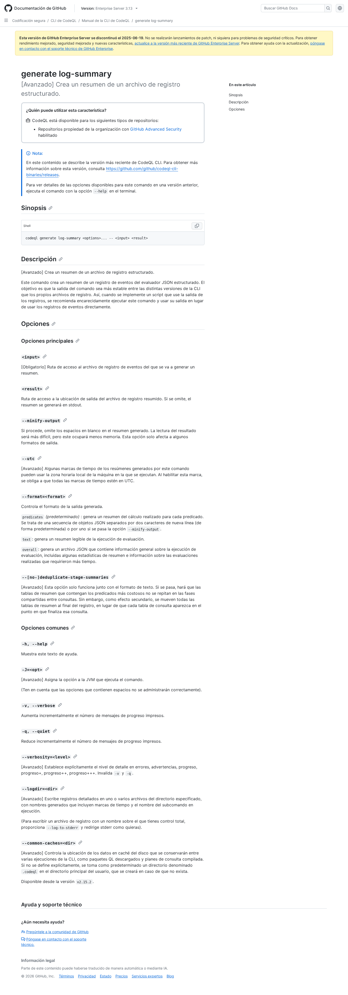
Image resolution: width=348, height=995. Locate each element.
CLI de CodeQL (63, 20)
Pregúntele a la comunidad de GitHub (57, 932)
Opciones (35, 323)
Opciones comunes (45, 628)
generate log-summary (154, 20)
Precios (121, 976)
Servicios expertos (147, 976)
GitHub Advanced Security (156, 129)
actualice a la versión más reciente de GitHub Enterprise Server (187, 43)
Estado (105, 976)
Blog (170, 976)
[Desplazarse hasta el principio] (337, 984)
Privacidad (87, 976)
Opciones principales (47, 341)
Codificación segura (28, 20)
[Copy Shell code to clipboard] (197, 225)
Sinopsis (33, 208)
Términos (66, 976)
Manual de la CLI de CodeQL (106, 20)
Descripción (39, 259)
